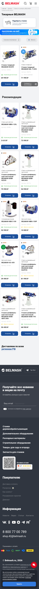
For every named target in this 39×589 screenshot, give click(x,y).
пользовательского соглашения (14, 569)
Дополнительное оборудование (18, 433)
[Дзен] (18, 522)
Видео (13, 516)
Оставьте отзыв (22, 463)
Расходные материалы (14, 438)
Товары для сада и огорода (16, 447)
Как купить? (7, 492)
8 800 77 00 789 (15, 532)
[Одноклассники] (9, 522)
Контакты (30, 516)
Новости (6, 516)
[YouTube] (14, 522)
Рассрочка (7, 488)
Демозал (6, 500)
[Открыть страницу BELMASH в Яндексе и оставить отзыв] (9, 463)
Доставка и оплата (10, 484)
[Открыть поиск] (25, 3)
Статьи (21, 516)
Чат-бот (33, 370)
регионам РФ (9, 349)
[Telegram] (23, 522)
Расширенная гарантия (12, 496)
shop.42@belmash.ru (14, 536)
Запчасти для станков (13, 452)
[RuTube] (28, 522)
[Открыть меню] (35, 3)
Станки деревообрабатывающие (15, 427)
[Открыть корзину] (30, 3)
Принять (19, 584)
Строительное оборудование (17, 443)
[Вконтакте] (4, 522)
